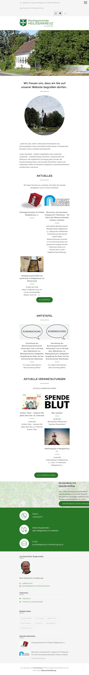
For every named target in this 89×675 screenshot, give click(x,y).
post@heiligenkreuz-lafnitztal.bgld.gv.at (46, 2)
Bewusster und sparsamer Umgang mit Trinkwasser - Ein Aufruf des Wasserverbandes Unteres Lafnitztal (50, 653)
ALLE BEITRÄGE (44, 300)
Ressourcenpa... (27, 618)
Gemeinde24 (38, 668)
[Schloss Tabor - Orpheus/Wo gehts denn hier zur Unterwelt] (31, 401)
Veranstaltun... (26, 628)
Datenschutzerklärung (48, 670)
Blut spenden (57, 413)
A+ (56, 13)
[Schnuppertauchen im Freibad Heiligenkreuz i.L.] (31, 201)
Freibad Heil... (52, 618)
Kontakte (39, 623)
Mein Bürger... (51, 623)
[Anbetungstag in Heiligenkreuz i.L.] (57, 436)
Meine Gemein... (26, 623)
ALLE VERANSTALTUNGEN (46, 475)
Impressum (26, 598)
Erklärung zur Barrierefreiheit (33, 602)
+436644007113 (27, 583)
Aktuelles (40, 618)
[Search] (65, 13)
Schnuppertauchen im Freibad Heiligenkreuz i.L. (48, 642)
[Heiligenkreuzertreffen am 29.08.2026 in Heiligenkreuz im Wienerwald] (31, 264)
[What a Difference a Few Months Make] (24, 644)
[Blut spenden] (57, 401)
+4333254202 (26, 2)
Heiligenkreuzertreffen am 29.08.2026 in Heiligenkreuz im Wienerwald (32, 278)
